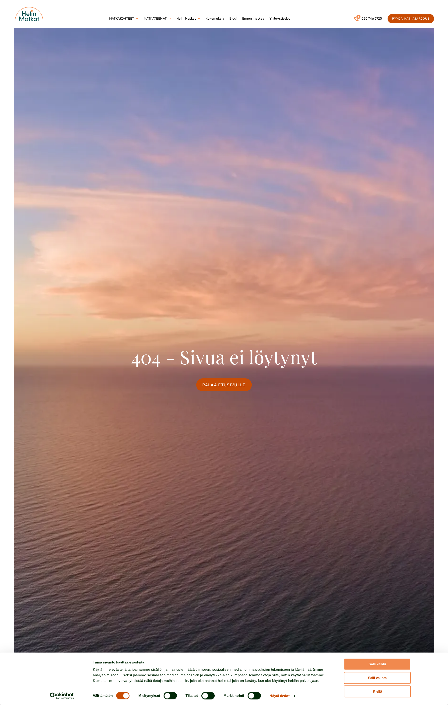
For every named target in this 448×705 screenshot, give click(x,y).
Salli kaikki (377, 664)
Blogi (233, 19)
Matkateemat (155, 19)
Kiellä (377, 691)
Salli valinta (377, 678)
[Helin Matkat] (30, 14)
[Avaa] (137, 19)
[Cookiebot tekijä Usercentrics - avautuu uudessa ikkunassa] (62, 695)
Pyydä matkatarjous (411, 18)
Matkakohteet (121, 19)
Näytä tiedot (279, 696)
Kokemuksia (215, 19)
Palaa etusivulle (223, 384)
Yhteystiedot (280, 19)
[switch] (170, 695)
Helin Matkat (186, 19)
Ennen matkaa (253, 19)
